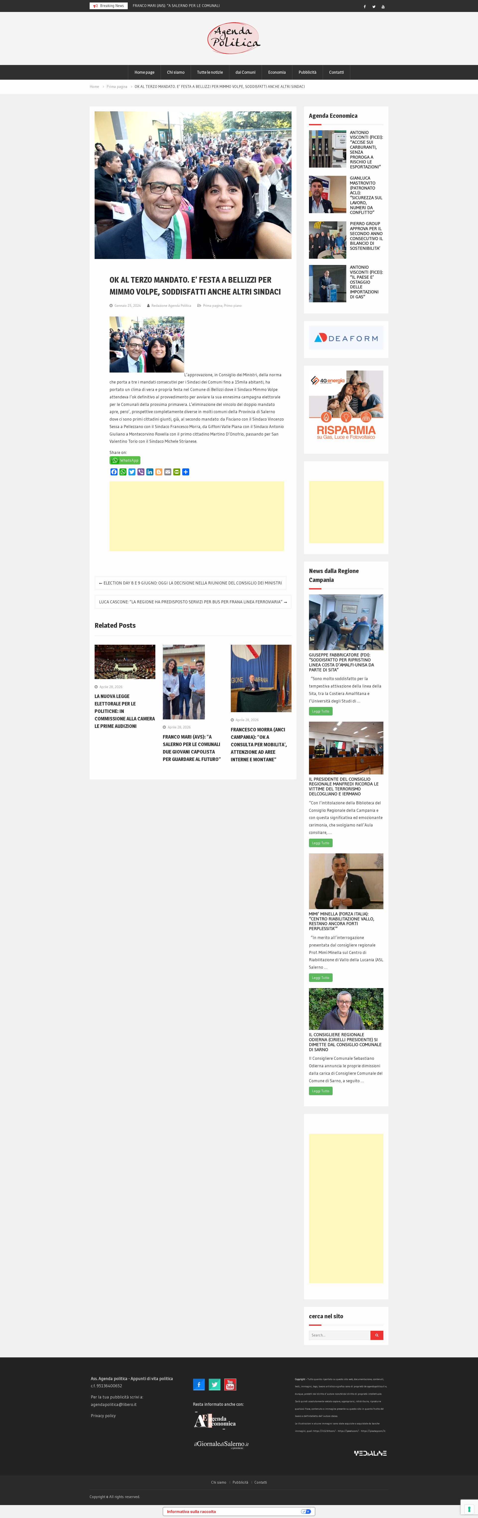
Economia (277, 72)
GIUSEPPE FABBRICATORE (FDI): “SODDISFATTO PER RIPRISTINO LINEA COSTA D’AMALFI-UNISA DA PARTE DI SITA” (341, 662)
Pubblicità (307, 72)
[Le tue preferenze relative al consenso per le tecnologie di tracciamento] (469, 1509)
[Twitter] (374, 7)
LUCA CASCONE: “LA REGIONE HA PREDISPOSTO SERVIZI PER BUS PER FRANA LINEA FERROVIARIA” (191, 601)
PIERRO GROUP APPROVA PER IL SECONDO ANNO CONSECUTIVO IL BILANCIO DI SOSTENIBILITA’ (366, 236)
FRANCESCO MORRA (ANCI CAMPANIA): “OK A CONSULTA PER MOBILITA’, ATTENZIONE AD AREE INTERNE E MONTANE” (259, 744)
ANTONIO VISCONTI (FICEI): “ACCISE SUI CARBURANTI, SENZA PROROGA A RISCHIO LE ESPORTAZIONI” (366, 150)
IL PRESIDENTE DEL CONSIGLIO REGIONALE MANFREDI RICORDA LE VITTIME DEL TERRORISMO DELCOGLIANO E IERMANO (344, 786)
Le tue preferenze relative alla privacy (261, 1511)
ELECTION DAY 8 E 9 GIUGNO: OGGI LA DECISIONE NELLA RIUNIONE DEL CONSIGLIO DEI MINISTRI (193, 582)
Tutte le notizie (210, 72)
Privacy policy (103, 1415)
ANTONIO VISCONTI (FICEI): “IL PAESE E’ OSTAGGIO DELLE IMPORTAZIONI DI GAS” (366, 282)
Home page (144, 72)
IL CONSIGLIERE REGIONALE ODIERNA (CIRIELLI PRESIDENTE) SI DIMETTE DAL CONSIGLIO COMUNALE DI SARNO (345, 1042)
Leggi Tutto (320, 711)
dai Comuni (245, 72)
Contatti (336, 72)
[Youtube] (383, 7)
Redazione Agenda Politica (171, 305)
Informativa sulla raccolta (191, 1511)
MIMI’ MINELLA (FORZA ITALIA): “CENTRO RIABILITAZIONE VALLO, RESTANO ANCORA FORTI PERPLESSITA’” (341, 921)
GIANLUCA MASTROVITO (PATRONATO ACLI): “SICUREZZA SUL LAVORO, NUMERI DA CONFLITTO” (366, 195)
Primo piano (233, 305)
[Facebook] (365, 7)
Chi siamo (175, 72)
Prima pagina (212, 305)
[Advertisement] (197, 516)
